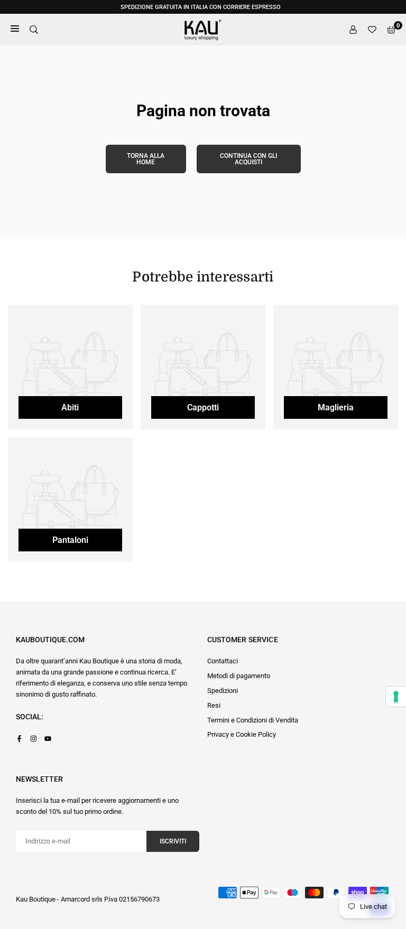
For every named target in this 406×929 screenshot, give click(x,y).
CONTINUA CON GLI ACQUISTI (248, 159)
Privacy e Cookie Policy (241, 734)
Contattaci (222, 661)
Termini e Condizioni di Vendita (252, 720)
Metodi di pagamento (238, 676)
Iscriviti (173, 841)
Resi (213, 705)
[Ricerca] (33, 30)
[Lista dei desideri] (372, 30)
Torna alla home (145, 159)
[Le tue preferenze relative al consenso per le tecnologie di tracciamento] (396, 697)
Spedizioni (222, 691)
